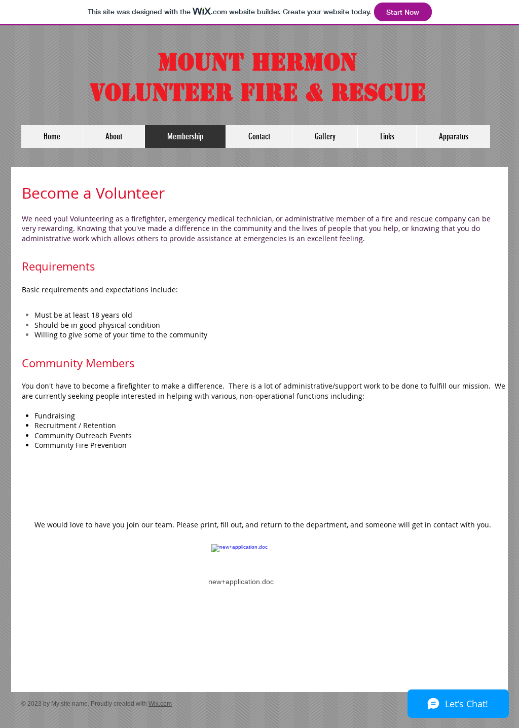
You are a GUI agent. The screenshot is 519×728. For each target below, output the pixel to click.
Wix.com (160, 703)
